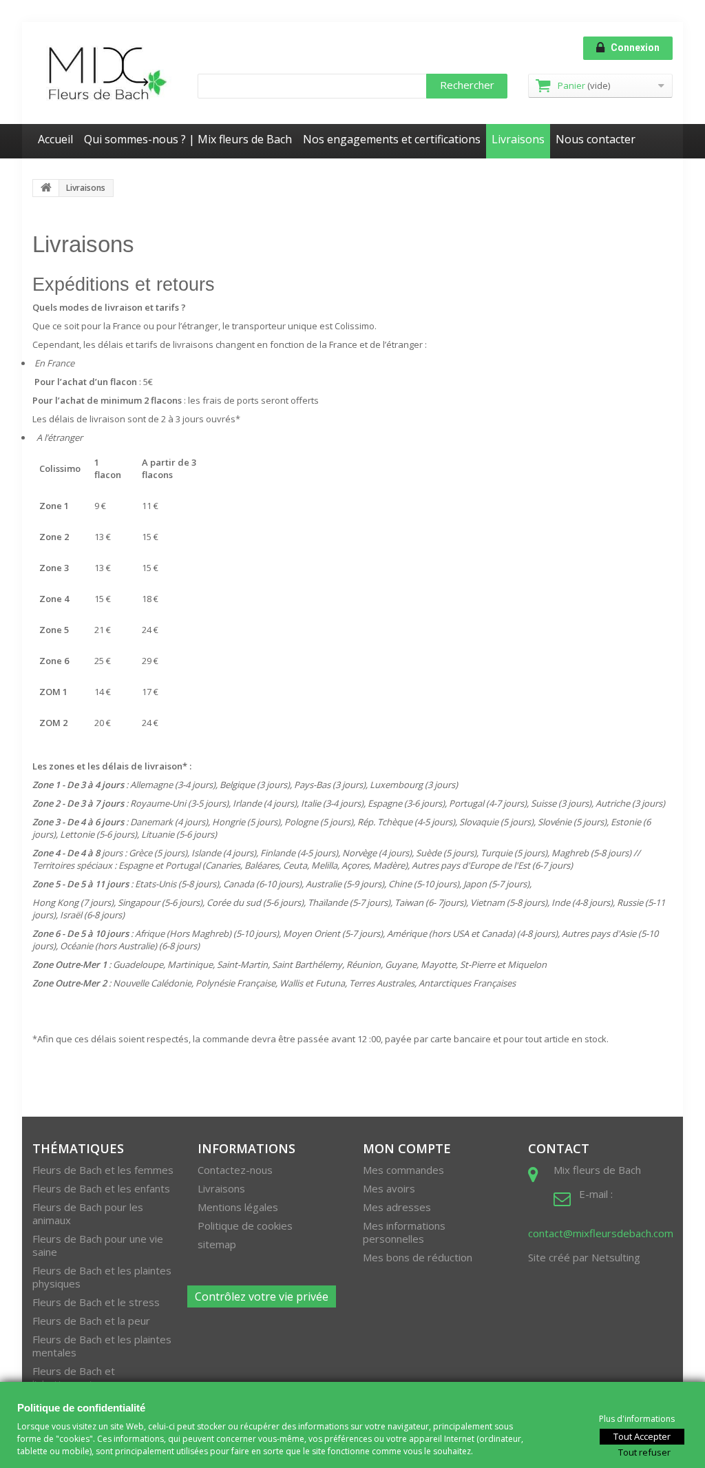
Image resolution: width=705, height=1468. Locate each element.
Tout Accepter (642, 1435)
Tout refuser (644, 1451)
